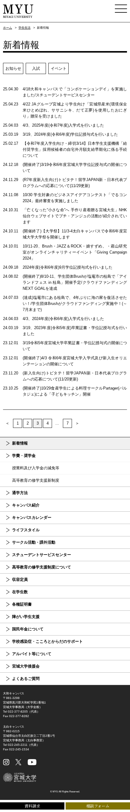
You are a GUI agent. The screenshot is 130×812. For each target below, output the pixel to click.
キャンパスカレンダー (31, 517)
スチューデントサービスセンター (41, 554)
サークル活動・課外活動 (33, 542)
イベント (59, 68)
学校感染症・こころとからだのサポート (47, 641)
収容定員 (20, 579)
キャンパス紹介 (26, 505)
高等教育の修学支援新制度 (35, 480)
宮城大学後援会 (26, 666)
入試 (36, 68)
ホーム (7, 27)
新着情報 (20, 443)
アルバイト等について (31, 654)
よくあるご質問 (26, 678)
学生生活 (24, 27)
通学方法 (20, 492)
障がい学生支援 (26, 616)
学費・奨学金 (24, 455)
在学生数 (20, 592)
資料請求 (32, 806)
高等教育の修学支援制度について (41, 567)
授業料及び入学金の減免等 (35, 468)
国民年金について (28, 629)
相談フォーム (97, 806)
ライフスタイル (26, 530)
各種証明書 (22, 604)
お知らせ (13, 68)
